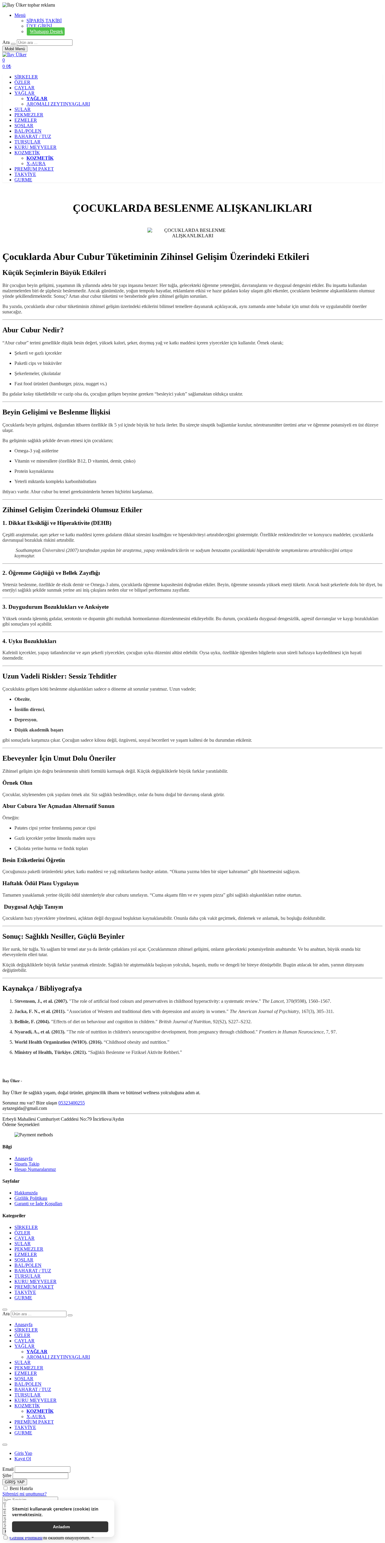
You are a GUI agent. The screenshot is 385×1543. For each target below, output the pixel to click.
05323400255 (71, 1102)
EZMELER (25, 120)
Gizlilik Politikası (30, 1198)
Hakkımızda (26, 1192)
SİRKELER (26, 76)
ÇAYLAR (24, 87)
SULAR (22, 109)
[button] (6, 66)
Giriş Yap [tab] (23, 1453)
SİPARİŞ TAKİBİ (44, 20)
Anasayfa (23, 1158)
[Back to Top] (4, 1309)
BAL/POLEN (28, 131)
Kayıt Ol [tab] (22, 1458)
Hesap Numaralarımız (35, 1169)
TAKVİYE (25, 174)
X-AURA (36, 163)
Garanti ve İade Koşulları (38, 1203)
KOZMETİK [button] (27, 152)
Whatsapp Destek (46, 31)
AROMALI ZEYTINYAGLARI (58, 103)
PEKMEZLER (28, 114)
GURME (23, 179)
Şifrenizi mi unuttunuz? (24, 1493)
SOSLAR (23, 125)
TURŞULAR (27, 141)
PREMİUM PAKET (34, 168)
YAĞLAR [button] (24, 93)
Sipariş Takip (26, 1163)
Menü (20, 15)
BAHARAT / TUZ (32, 136)
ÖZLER (22, 82)
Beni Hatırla (21, 1488)
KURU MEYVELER (35, 147)
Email (8, 1469)
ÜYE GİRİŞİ (39, 26)
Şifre (6, 1475)
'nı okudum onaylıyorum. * (52, 1537)
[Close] (4, 1445)
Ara (6, 42)
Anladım (61, 1526)
